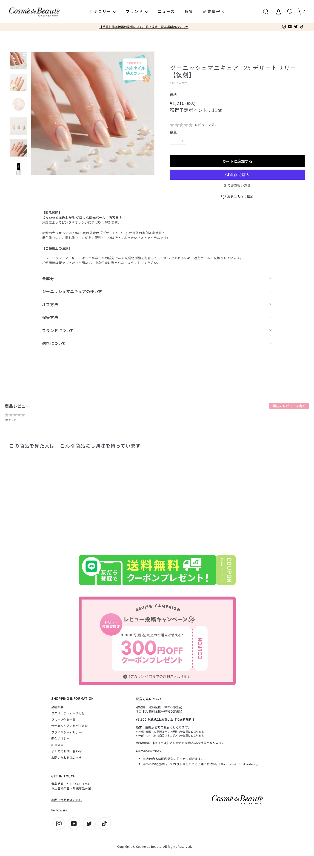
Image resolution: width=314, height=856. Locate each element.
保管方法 (50, 317)
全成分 (48, 278)
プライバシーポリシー (66, 732)
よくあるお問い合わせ (66, 751)
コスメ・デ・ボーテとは (68, 713)
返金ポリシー (60, 738)
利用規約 (57, 745)
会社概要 (57, 707)
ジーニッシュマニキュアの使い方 (72, 291)
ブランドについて (58, 330)
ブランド (135, 11)
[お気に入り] (290, 12)
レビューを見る (206, 125)
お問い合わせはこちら (66, 757)
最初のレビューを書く (289, 406)
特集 (189, 11)
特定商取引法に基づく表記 (69, 726)
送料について (54, 343)
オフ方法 (50, 304)
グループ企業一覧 (63, 719)
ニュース (166, 11)
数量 (173, 132)
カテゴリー (101, 11)
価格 (173, 94)
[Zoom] (92, 113)
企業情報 (212, 11)
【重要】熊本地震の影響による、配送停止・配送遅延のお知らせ (143, 27)
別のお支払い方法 (237, 185)
